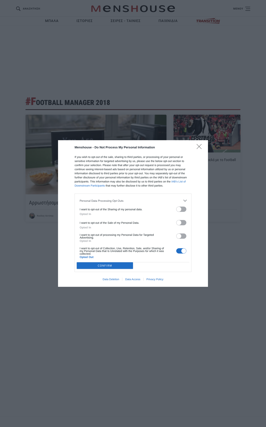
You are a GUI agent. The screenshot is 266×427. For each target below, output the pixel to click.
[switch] (181, 209)
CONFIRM (105, 265)
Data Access (132, 279)
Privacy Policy (154, 279)
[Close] (200, 147)
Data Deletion (111, 279)
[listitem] (133, 201)
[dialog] (133, 213)
